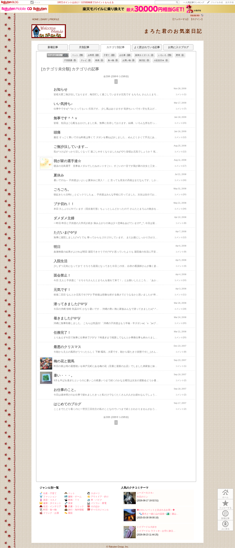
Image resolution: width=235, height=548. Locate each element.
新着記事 (225, 518)
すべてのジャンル (100, 509)
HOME (35, 19)
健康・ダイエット (52, 503)
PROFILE (54, 19)
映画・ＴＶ (73, 500)
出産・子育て (50, 493)
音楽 (70, 503)
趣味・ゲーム (75, 496)
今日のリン (142, 496)
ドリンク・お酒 (51, 513)
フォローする (225, 508)
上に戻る (225, 529)
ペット (37, 2)
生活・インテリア (52, 506)
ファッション (50, 496)
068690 (195, 15)
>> (193, 2)
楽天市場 (229, 2)
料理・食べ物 (50, 509)
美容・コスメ (50, 500)
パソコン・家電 (98, 503)
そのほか (95, 506)
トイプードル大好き (147, 527)
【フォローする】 (180, 19)
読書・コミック (76, 506)
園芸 (70, 513)
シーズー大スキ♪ (145, 492)
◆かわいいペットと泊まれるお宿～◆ (156, 510)
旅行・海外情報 (76, 509)
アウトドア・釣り (100, 496)
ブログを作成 (216, 2)
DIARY (44, 19)
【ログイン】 (197, 19)
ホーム (225, 497)
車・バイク (96, 500)
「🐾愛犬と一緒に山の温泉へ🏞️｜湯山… (157, 514)
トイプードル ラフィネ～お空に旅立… (156, 531)
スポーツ (95, 493)
